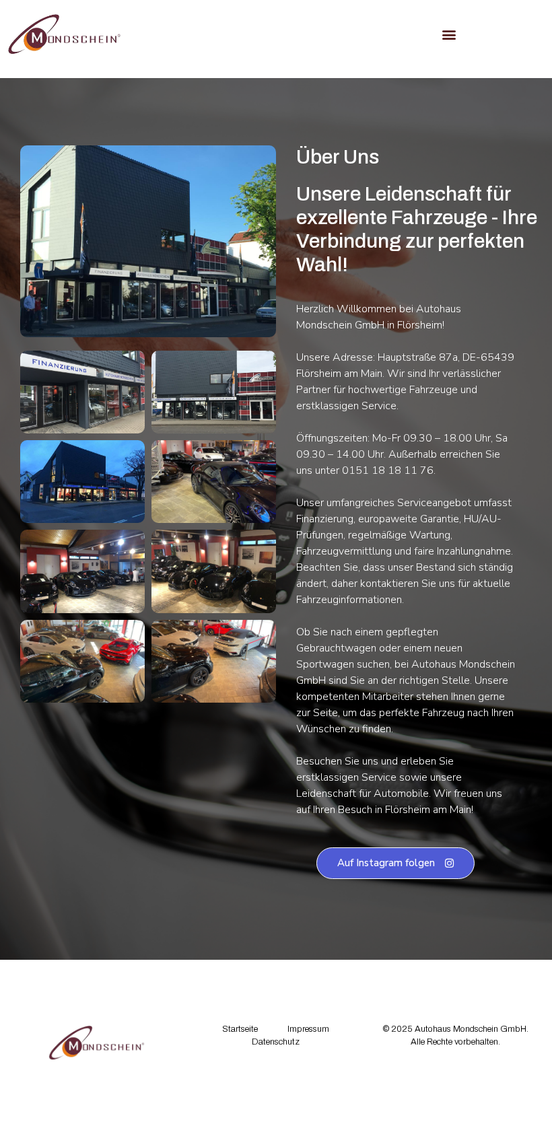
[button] (449, 34)
